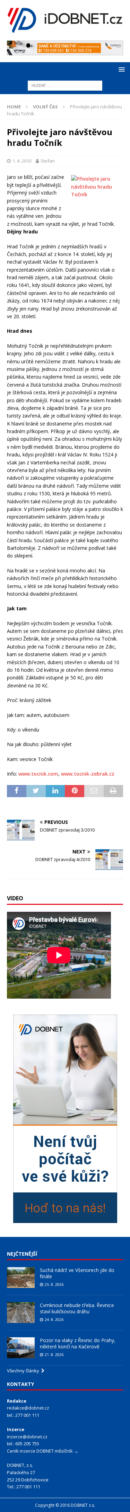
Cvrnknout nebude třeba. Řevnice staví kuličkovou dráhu (77, 1308)
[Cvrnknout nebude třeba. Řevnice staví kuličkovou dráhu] (21, 1312)
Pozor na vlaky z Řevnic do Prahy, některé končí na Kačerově (77, 1343)
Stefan (48, 161)
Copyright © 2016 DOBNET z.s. (65, 1505)
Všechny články (24, 1371)
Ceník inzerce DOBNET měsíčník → (42, 1451)
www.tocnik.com (38, 773)
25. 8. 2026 (54, 1284)
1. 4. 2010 (21, 161)
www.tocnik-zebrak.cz (87, 773)
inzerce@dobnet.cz (27, 1436)
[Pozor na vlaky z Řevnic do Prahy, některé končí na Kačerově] (21, 1347)
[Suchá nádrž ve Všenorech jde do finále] (21, 1277)
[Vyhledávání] (65, 85)
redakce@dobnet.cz (28, 1408)
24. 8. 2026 (54, 1319)
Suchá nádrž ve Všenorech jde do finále (77, 1273)
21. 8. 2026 (54, 1354)
